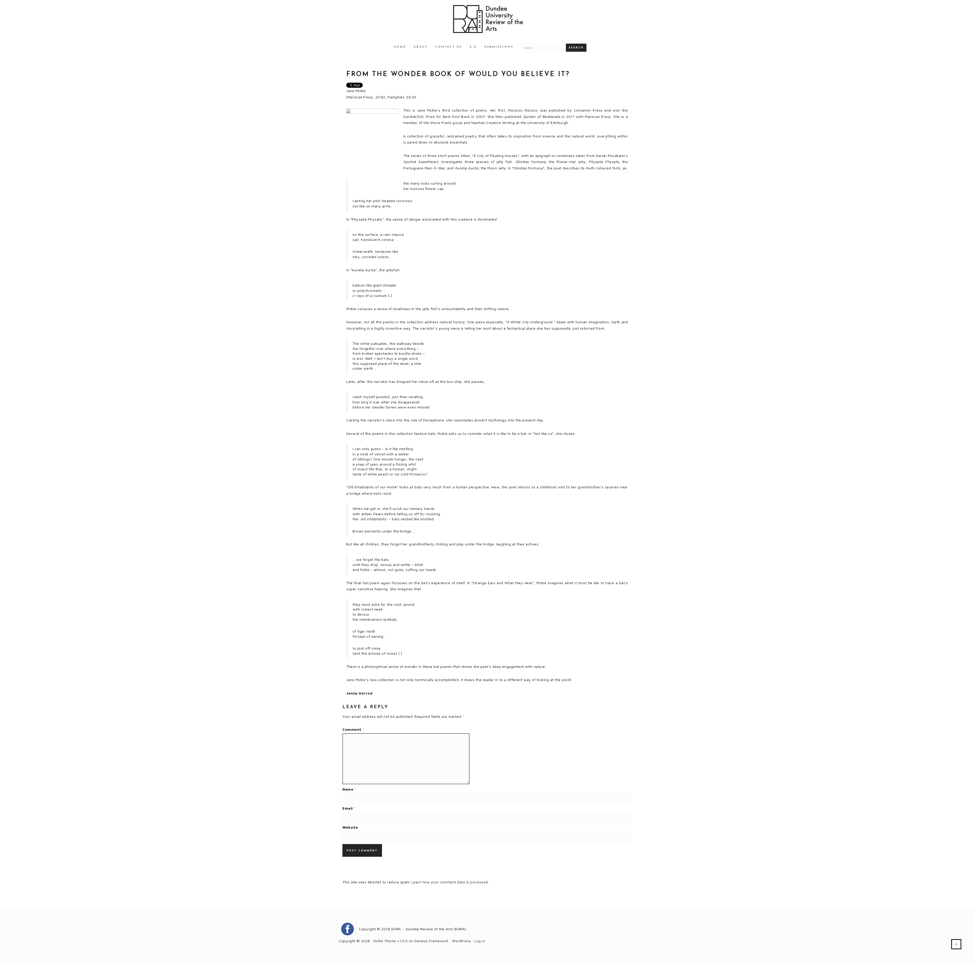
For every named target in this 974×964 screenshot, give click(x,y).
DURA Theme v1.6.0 (391, 941)
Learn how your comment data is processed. (450, 882)
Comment (353, 729)
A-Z (473, 47)
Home (400, 47)
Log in (480, 941)
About (421, 47)
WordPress (461, 941)
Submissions (498, 47)
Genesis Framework (431, 941)
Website (350, 827)
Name (349, 789)
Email (349, 808)
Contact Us (448, 47)
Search (576, 47)
